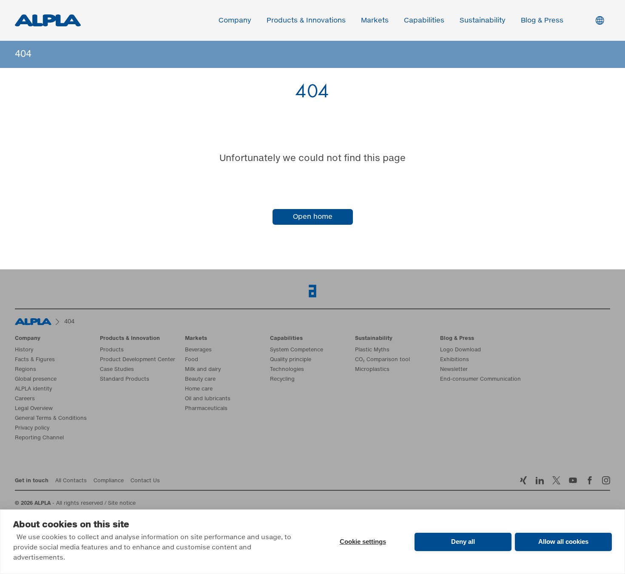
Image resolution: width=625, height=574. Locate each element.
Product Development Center (137, 359)
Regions (25, 369)
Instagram (606, 480)
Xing (523, 480)
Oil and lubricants (207, 399)
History (24, 350)
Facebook (589, 480)
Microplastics (372, 369)
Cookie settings (363, 541)
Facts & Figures (35, 359)
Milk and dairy (203, 369)
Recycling (282, 379)
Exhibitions (454, 359)
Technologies (287, 369)
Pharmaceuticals (206, 408)
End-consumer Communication (480, 379)
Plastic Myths (372, 350)
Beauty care (200, 379)
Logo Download (460, 350)
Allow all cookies (563, 541)
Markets (375, 20)
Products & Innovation (130, 338)
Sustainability (483, 20)
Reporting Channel (39, 438)
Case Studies (117, 369)
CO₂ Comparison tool (382, 359)
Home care (199, 389)
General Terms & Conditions (51, 418)
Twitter (556, 480)
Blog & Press (542, 20)
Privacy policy (32, 428)
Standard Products (124, 379)
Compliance (109, 481)
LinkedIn (540, 480)
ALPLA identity (33, 389)
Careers (25, 399)
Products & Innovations (306, 20)
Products (112, 350)
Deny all (463, 541)
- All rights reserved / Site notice (75, 503)
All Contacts (71, 481)
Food (191, 359)
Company (235, 20)
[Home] (33, 321)
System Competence (296, 350)
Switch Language (600, 20)
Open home (312, 216)
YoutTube (573, 480)
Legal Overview (34, 408)
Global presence (36, 379)
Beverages (198, 350)
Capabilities (424, 20)
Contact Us (145, 481)
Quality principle (290, 359)
